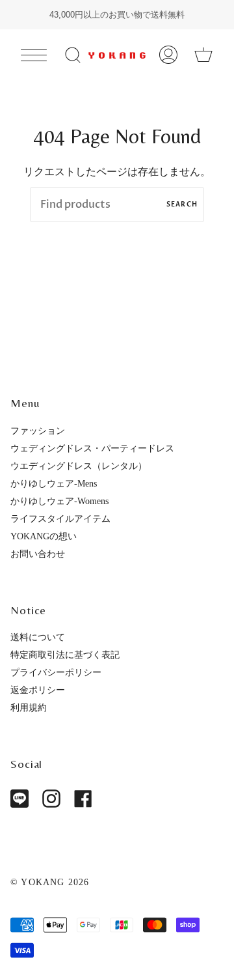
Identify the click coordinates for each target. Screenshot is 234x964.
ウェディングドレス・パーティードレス (92, 448)
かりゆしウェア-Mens (53, 483)
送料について (37, 637)
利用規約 (28, 707)
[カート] (203, 55)
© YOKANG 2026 (50, 882)
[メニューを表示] (34, 54)
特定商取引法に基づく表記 (65, 654)
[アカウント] (168, 55)
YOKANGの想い (43, 536)
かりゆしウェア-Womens (59, 501)
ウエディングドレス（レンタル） (78, 466)
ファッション (37, 430)
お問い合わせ (37, 553)
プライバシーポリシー (55, 672)
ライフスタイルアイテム (60, 518)
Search (182, 204)
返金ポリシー (37, 690)
